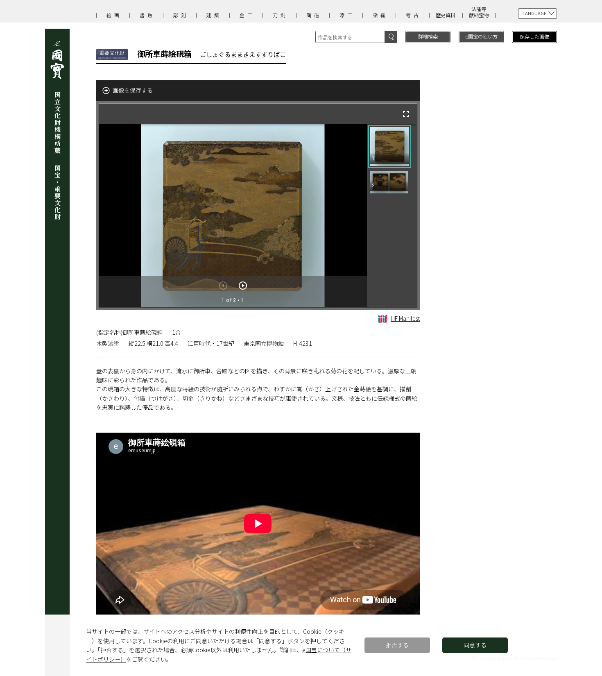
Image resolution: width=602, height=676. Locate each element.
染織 (380, 14)
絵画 (114, 14)
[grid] (392, 215)
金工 (247, 14)
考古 (413, 14)
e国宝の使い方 (481, 36)
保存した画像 (534, 36)
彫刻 (181, 14)
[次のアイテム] (243, 285)
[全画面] (406, 114)
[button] (389, 146)
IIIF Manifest (405, 318)
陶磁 (314, 14)
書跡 (147, 14)
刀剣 (280, 14)
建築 (214, 14)
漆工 (347, 14)
